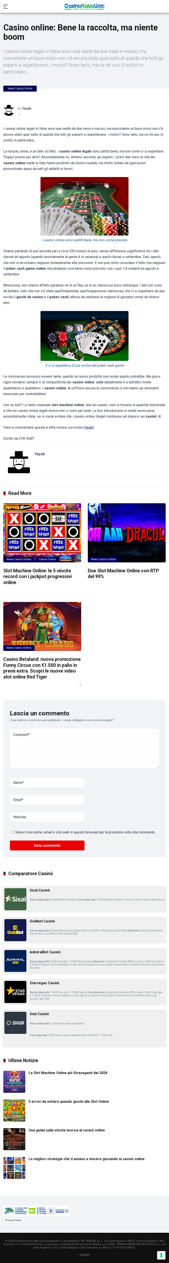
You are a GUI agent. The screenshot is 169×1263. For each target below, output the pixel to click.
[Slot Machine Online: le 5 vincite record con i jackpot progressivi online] (42, 532)
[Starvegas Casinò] (15, 1002)
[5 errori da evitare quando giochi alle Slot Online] (14, 1120)
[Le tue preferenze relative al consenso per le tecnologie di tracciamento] (161, 1255)
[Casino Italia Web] (84, 6)
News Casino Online (20, 88)
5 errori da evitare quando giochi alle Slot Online (69, 1101)
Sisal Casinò (40, 890)
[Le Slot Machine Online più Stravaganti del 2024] (14, 1092)
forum (88, 427)
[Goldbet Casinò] (15, 940)
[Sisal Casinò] (15, 909)
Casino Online (47, 559)
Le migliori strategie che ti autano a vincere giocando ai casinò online (87, 1159)
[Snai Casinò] (15, 1033)
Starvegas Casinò (44, 983)
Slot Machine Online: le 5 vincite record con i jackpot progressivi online (37, 576)
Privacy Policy (13, 1220)
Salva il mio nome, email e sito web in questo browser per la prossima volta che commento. (85, 832)
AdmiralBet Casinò (45, 952)
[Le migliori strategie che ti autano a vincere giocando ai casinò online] (14, 1178)
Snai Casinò (39, 1014)
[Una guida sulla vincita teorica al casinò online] (14, 1149)
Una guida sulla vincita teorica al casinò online (67, 1130)
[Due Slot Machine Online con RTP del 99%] (127, 532)
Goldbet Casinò (42, 921)
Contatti (85, 1254)
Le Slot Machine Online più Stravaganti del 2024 (68, 1073)
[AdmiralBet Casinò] (15, 971)
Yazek (26, 108)
